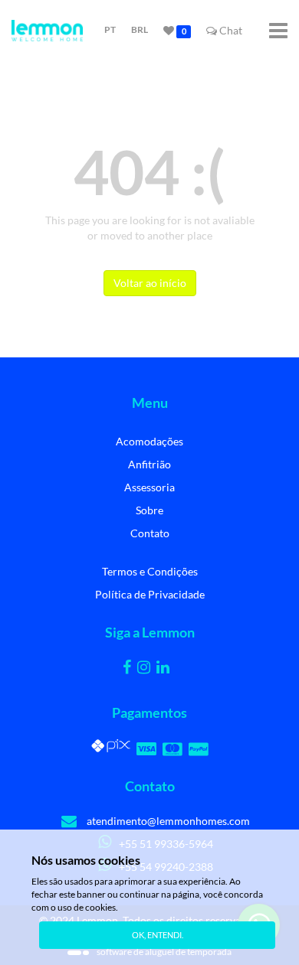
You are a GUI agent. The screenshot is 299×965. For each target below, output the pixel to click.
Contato (149, 533)
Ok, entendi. (157, 935)
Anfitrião (149, 464)
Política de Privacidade (150, 594)
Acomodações (149, 441)
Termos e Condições (150, 571)
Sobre (149, 510)
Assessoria (149, 487)
